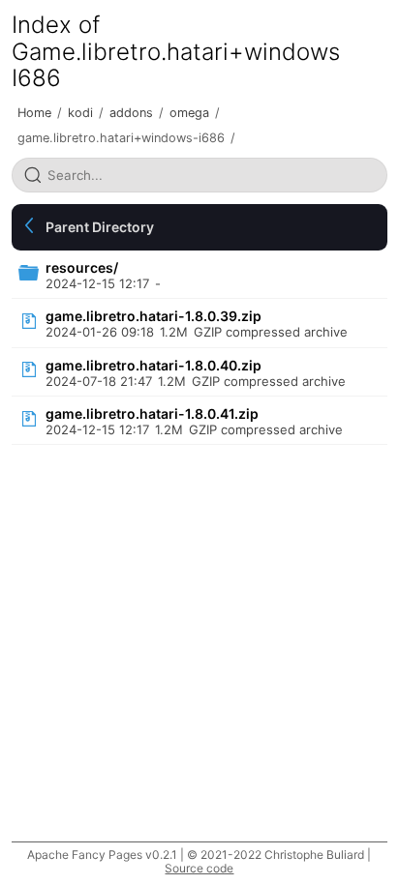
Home (34, 112)
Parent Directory (100, 227)
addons (131, 112)
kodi (80, 112)
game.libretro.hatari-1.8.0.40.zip (153, 365)
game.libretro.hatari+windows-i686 (121, 138)
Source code (199, 868)
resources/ (82, 267)
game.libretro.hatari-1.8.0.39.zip (153, 316)
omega (189, 112)
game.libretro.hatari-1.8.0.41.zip (152, 413)
